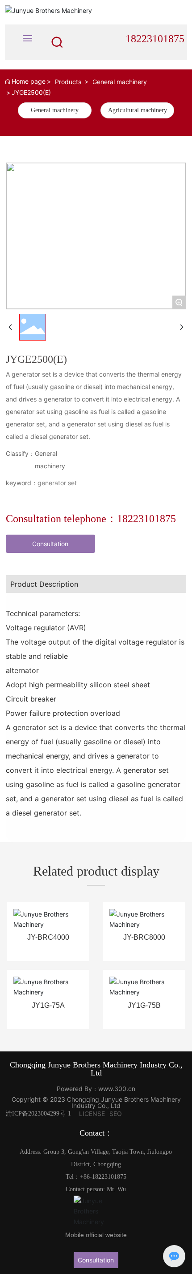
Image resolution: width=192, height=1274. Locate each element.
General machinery (119, 81)
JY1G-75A (48, 1005)
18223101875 (154, 39)
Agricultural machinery (137, 110)
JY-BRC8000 (144, 937)
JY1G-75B (144, 1005)
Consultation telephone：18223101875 (91, 518)
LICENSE (92, 1113)
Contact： (96, 1132)
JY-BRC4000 (48, 937)
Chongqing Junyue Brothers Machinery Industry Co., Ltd (96, 1068)
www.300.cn (116, 1088)
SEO (115, 1113)
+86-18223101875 (103, 1176)
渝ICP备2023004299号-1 (38, 1113)
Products (68, 81)
